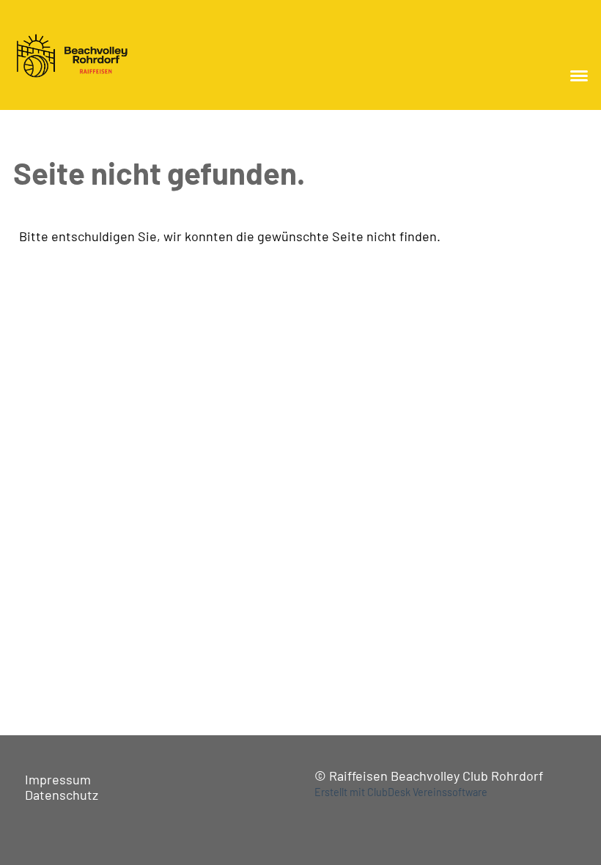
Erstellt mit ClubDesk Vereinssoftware (400, 792)
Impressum (58, 779)
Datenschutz (61, 795)
